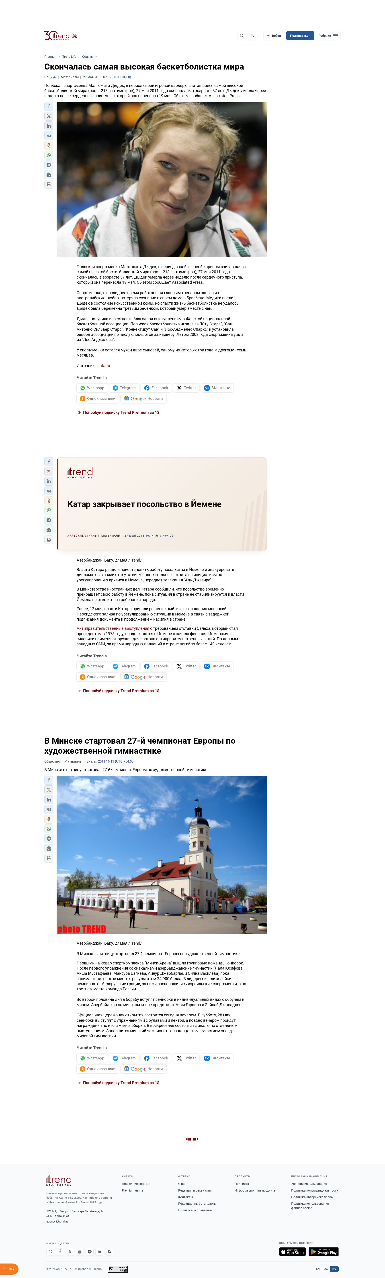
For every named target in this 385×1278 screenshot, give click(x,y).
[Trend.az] (60, 36)
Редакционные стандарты (197, 1203)
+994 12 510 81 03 (57, 1216)
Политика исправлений (195, 1210)
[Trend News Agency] (58, 1180)
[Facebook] (60, 1252)
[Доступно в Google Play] (324, 1251)
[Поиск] (241, 35)
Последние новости (136, 1184)
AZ (326, 1268)
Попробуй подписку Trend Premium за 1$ (120, 412)
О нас (182, 1184)
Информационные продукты (255, 1190)
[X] (70, 1252)
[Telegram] (90, 1252)
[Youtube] (80, 1252)
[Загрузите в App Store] (292, 1251)
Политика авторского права (312, 1197)
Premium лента (132, 1190)
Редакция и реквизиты (195, 1190)
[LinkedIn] (99, 1252)
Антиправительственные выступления (113, 628)
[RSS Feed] (109, 1252)
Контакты (185, 1197)
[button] (49, 106)
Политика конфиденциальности (314, 1190)
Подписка (242, 1184)
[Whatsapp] (50, 1252)
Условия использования (309, 1184)
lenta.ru (103, 365)
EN (318, 1268)
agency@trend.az (57, 1221)
